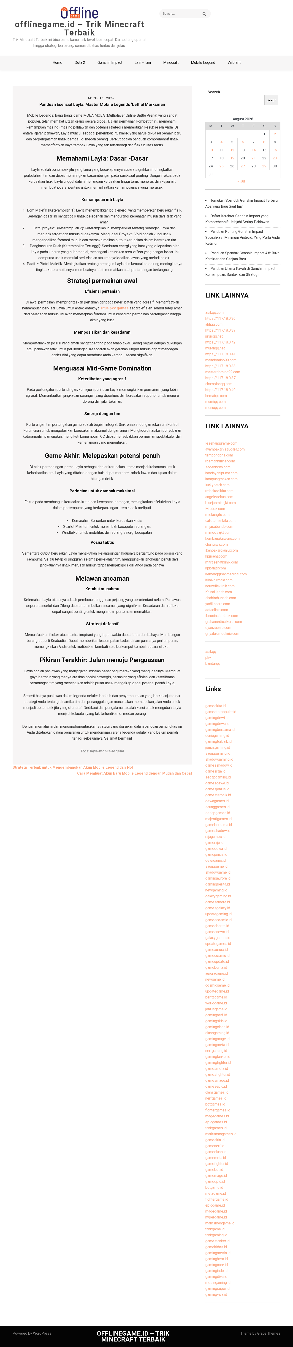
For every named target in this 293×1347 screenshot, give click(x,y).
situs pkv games (114, 308)
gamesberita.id (217, 926)
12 (232, 150)
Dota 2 (80, 62)
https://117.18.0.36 (220, 318)
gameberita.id (216, 967)
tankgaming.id (216, 1235)
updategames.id (218, 944)
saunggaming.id (217, 753)
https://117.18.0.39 (220, 330)
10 (211, 150)
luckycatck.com (217, 485)
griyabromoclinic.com (222, 633)
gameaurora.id (216, 949)
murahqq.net (215, 348)
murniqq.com (215, 402)
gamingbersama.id (220, 729)
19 (232, 158)
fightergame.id (216, 1199)
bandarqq (212, 663)
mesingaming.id (218, 1282)
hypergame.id (216, 1217)
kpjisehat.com (216, 556)
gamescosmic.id (218, 920)
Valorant (234, 62)
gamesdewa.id (217, 783)
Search (214, 92)
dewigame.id (215, 860)
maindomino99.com (220, 360)
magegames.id (217, 1116)
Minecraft (171, 62)
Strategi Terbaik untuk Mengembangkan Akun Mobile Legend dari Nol (73, 767)
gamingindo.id (216, 1271)
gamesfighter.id (217, 1074)
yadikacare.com (217, 604)
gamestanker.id (217, 1241)
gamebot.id (214, 1169)
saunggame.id (216, 866)
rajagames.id (215, 836)
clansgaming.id (217, 1033)
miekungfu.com (217, 515)
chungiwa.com (216, 544)
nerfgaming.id (216, 1051)
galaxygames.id (217, 938)
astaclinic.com (216, 610)
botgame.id (214, 1187)
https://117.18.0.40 (220, 390)
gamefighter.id (216, 1164)
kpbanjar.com (215, 568)
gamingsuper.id (217, 1288)
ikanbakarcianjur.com (221, 550)
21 (254, 158)
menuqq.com (215, 407)
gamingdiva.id (216, 1277)
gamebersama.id (218, 825)
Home (57, 62)
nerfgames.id (215, 1098)
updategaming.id (218, 914)
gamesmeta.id (216, 1068)
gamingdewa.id (217, 724)
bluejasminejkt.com (220, 503)
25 (222, 166)
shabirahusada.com (220, 598)
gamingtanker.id (217, 1057)
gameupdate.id (217, 961)
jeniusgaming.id (217, 747)
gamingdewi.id (216, 718)
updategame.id (217, 991)
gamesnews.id (217, 932)
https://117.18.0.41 (220, 354)
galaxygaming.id (218, 896)
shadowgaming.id (219, 759)
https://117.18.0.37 (220, 378)
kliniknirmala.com (219, 580)
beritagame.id (216, 997)
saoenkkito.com (218, 467)
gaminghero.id (216, 1259)
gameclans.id (215, 1152)
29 (264, 166)
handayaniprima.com (221, 473)
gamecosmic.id (217, 955)
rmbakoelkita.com (219, 491)
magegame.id (216, 1211)
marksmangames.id (220, 1134)
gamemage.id (216, 1175)
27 (243, 166)
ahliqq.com (213, 324)
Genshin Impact (110, 62)
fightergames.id (217, 1110)
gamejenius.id (216, 854)
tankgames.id (216, 1128)
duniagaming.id (217, 735)
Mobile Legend (203, 62)
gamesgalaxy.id (217, 908)
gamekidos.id (216, 1247)
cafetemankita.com (220, 520)
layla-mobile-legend (107, 751)
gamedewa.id (216, 848)
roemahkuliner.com (220, 461)
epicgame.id (215, 1205)
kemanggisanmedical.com (226, 574)
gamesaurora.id (217, 902)
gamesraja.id (215, 771)
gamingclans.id (217, 1027)
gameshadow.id (217, 831)
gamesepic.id (216, 1086)
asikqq (210, 651)
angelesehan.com (219, 497)
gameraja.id (214, 842)
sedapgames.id (217, 813)
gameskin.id (215, 1140)
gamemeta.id (215, 1158)
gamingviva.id (216, 1294)
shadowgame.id (218, 872)
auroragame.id (216, 973)
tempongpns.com (219, 455)
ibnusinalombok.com (221, 616)
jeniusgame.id (216, 1009)
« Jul (241, 181)
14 (254, 150)
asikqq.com (214, 312)
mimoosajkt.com (218, 532)
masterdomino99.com (222, 372)
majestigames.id (218, 819)
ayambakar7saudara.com (225, 449)
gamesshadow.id (218, 765)
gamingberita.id (217, 884)
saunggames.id (217, 807)
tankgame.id (215, 1229)
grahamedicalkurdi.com (223, 622)
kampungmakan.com (221, 479)
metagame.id (215, 1193)
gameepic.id (215, 1181)
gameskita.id (215, 706)
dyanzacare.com (218, 627)
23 (275, 158)
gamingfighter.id (218, 1062)
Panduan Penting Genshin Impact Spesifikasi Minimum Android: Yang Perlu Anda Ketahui (242, 237)
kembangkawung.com (222, 538)
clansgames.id (216, 1092)
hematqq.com (216, 396)
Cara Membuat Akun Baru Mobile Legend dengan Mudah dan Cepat (134, 773)
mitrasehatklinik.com (221, 562)
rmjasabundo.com (219, 526)
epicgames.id (216, 1122)
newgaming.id (216, 890)
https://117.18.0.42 (220, 342)
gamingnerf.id (216, 1015)
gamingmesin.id (218, 1253)
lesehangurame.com (221, 443)
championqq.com (218, 384)
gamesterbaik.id (218, 795)
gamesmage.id (217, 1080)
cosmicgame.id (217, 985)
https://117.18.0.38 (220, 366)
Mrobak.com (215, 509)
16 (275, 150)
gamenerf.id (214, 1146)
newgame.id (215, 979)
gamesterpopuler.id (220, 712)
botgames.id (215, 1104)
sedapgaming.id (218, 777)
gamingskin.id (216, 1021)
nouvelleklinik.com (220, 586)
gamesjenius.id (217, 789)
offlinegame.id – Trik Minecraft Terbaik (79, 29)
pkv (208, 657)
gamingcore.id (216, 1265)
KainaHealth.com (218, 592)
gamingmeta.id (217, 1045)
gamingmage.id (217, 1039)
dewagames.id (217, 801)
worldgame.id (216, 1003)
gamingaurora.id (218, 878)
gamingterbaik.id (218, 741)
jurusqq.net (214, 336)
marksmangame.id (219, 1223)
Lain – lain (143, 62)
